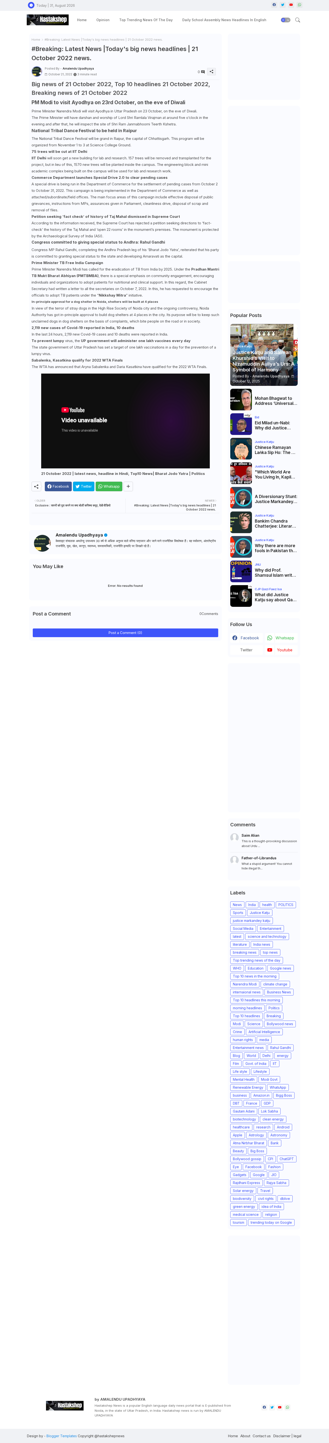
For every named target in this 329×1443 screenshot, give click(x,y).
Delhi (266, 1056)
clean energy (273, 1119)
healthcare (241, 1127)
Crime (237, 1032)
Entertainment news (248, 1048)
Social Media (243, 928)
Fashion (274, 1167)
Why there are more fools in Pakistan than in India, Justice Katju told (276, 548)
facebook (250, 637)
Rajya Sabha (276, 1183)
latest (237, 936)
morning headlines (247, 1008)
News (237, 905)
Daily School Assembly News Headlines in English (224, 20)
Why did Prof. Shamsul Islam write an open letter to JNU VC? (276, 573)
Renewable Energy (248, 1087)
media (264, 1040)
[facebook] (274, 5)
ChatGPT (287, 1159)
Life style (240, 1071)
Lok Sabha (269, 1111)
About (245, 1436)
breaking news (245, 952)
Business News (279, 992)
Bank (275, 1143)
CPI (270, 1159)
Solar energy (243, 1191)
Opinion (103, 20)
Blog (236, 1056)
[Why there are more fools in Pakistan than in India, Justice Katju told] (241, 547)
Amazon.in (261, 1095)
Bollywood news (280, 1024)
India (252, 905)
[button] (285, 20)
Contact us (262, 1436)
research (263, 1127)
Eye (236, 1167)
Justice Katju (260, 913)
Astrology (256, 1135)
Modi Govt (269, 1079)
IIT (275, 1063)
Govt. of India (255, 1063)
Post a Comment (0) (125, 632)
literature (240, 944)
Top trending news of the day (146, 20)
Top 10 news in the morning (254, 976)
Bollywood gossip (247, 1159)
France (251, 1103)
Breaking (274, 1016)
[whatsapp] (299, 5)
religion (271, 1214)
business (240, 1095)
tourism (238, 1222)
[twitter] (283, 5)
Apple (237, 1135)
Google (259, 1175)
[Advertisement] (266, 66)
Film (236, 1063)
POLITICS (285, 905)
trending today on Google (271, 1222)
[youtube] (291, 5)
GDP (267, 1103)
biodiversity (242, 1199)
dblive (285, 1199)
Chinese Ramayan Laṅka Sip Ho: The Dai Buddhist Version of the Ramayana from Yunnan (276, 450)
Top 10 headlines (246, 1016)
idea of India (271, 1206)
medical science (246, 1214)
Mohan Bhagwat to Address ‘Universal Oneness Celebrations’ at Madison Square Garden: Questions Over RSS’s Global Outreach (274, 401)
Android (283, 1127)
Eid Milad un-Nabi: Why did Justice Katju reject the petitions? (272, 425)
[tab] (82, 20)
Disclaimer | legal (287, 1436)
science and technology (267, 936)
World (251, 1056)
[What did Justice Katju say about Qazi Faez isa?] (241, 596)
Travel (265, 1191)
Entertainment (270, 928)
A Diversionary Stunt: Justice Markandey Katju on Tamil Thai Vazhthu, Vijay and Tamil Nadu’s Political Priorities (276, 499)
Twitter (246, 649)
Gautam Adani (244, 1111)
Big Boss (257, 1151)
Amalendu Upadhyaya (79, 534)
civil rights (266, 1199)
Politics (274, 1008)
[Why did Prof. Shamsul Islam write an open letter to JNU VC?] (241, 571)
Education (255, 968)
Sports (238, 913)
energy (283, 1056)
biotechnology (244, 1119)
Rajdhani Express (246, 1183)
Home (82, 20)
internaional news (247, 992)
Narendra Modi (245, 984)
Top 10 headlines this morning (256, 1000)
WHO (237, 968)
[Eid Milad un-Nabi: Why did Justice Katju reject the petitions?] (241, 424)
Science (253, 1024)
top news (270, 952)
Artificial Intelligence (264, 1032)
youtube (284, 649)
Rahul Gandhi (280, 1048)
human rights (243, 1040)
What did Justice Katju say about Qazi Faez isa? (275, 597)
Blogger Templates (61, 1436)
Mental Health (244, 1079)
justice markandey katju (251, 921)
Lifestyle (260, 1071)
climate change (275, 984)
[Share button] (128, 486)
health (267, 905)
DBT (236, 1103)
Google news (280, 968)
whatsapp (285, 637)
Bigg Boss (284, 1095)
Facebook (253, 1167)
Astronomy (278, 1135)
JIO (273, 1175)
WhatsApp (278, 1087)
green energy (244, 1206)
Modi (237, 1024)
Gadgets (239, 1175)
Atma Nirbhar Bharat (248, 1143)
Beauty (238, 1151)
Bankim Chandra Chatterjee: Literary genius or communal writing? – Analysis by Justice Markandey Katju (275, 524)
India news (261, 944)
